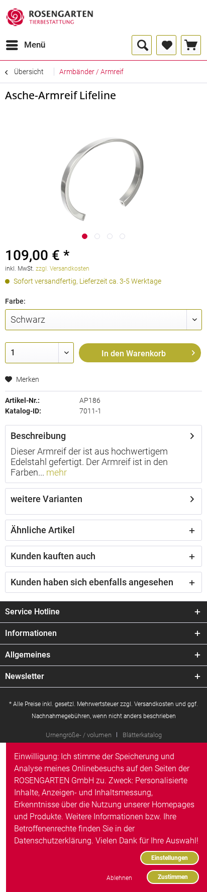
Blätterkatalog (142, 735)
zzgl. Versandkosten (62, 268)
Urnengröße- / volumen (79, 735)
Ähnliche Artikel (43, 530)
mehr (55, 472)
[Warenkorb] (191, 45)
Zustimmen (173, 876)
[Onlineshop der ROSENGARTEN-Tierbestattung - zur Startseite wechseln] (49, 17)
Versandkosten (154, 704)
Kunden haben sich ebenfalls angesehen (92, 582)
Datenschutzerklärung (52, 840)
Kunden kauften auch (53, 556)
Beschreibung (38, 435)
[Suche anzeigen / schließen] (142, 45)
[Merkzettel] (166, 45)
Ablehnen (119, 877)
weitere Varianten (46, 499)
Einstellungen (169, 857)
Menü (34, 45)
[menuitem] (25, 45)
